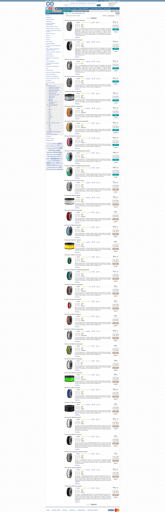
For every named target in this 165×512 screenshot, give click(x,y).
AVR (49, 150)
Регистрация (64, 509)
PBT (49, 121)
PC (49, 108)
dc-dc (59, 150)
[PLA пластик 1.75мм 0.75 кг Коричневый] (69, 290)
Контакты (75, 8)
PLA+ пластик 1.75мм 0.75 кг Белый (73, 417)
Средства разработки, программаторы (50, 24)
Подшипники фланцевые (54, 94)
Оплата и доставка (67, 8)
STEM (57, 160)
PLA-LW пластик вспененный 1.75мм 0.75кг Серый (76, 451)
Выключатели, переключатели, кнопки (52, 58)
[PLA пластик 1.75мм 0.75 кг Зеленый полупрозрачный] (69, 275)
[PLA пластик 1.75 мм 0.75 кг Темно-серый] (69, 82)
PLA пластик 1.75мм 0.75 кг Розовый (73, 136)
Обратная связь (72, 509)
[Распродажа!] (50, 8)
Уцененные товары (50, 138)
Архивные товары (50, 140)
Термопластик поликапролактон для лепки (54, 132)
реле (57, 169)
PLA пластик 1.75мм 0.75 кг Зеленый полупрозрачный (77, 269)
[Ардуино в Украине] (47, 8)
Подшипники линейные (54, 88)
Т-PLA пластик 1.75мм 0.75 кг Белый (73, 467)
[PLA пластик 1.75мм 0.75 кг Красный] (69, 305)
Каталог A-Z (48, 11)
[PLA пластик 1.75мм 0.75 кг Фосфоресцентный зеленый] (69, 171)
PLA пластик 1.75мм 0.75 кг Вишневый (73, 210)
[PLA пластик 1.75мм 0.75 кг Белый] (69, 201)
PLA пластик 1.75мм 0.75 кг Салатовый (73, 372)
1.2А (47, 143)
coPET (50, 113)
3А (55, 145)
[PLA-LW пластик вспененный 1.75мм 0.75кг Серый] (69, 457)
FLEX (50, 128)
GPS (54, 154)
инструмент (49, 167)
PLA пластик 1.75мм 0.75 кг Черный (73, 402)
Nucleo (58, 156)
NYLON (50, 109)
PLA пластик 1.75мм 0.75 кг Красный (73, 299)
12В (54, 143)
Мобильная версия (49, 0)
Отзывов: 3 (88, 41)
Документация (64, 0)
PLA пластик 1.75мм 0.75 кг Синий (72, 387)
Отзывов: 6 (88, 78)
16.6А (56, 143)
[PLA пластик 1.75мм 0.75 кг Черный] (69, 408)
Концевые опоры (52, 93)
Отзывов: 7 (88, 182)
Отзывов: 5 (88, 404)
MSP (56, 156)
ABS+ (50, 125)
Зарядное (53, 165)
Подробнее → (77, 37)
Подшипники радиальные (54, 90)
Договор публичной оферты (92, 509)
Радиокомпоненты (50, 55)
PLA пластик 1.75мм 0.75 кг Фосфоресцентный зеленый (77, 165)
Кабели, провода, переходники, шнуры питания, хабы (53, 49)
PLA (49, 112)
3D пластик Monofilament (52, 105)
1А (61, 143)
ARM (61, 148)
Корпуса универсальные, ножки (52, 78)
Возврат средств (107, 8)
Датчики (48, 39)
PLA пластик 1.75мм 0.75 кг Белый (72, 195)
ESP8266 (60, 152)
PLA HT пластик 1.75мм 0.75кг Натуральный (74, 59)
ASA (49, 106)
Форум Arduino (57, 0)
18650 (59, 143)
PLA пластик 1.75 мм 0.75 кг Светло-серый (74, 180)
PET (49, 119)
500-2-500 (74, 3)
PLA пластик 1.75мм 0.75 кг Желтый (73, 239)
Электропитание (49, 70)
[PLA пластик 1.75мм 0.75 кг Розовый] (69, 142)
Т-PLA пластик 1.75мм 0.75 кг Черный (73, 486)
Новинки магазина (57, 11)
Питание (54, 169)
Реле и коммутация (50, 61)
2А (54, 145)
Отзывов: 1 (88, 61)
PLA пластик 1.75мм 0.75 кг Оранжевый (73, 106)
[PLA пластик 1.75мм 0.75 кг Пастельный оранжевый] (69, 127)
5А (57, 145)
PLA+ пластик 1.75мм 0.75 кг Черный (73, 434)
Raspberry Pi (48, 17)
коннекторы (54, 167)
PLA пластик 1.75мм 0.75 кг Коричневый (74, 284)
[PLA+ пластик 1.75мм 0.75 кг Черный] (69, 440)
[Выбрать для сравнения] (92, 22)
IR (57, 154)
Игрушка (57, 165)
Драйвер (49, 165)
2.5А (50, 145)
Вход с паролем (112, 0)
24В (51, 145)
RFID (60, 158)
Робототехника (49, 41)
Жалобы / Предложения (83, 8)
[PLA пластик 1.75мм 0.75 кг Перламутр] (69, 364)
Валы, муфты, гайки (53, 91)
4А (56, 145)
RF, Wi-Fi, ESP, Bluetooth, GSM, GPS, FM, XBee (54, 31)
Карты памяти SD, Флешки (51, 26)
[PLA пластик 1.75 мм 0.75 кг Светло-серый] (69, 186)
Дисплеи (48, 35)
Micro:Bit (53, 156)
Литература (48, 136)
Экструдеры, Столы (53, 102)
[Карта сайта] (119, 0)
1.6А (49, 143)
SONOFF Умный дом (50, 33)
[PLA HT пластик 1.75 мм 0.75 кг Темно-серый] (69, 26)
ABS (49, 110)
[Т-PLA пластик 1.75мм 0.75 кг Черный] (69, 492)
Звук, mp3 (48, 37)
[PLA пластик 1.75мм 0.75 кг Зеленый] (69, 260)
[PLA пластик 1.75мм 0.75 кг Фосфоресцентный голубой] (69, 156)
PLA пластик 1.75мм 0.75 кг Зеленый (73, 254)
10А (50, 143)
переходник (50, 169)
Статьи (59, 8)
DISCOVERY (49, 152)
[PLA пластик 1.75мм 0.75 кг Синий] (69, 393)
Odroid (61, 156)
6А (59, 145)
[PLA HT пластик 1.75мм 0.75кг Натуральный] (69, 65)
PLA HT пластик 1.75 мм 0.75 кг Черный (73, 39)
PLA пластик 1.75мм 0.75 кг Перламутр (73, 358)
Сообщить (116, 189)
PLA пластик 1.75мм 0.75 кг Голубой (73, 225)
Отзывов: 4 (88, 197)
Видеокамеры (49, 21)
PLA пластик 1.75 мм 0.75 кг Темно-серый (74, 76)
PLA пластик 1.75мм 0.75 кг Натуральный (74, 329)
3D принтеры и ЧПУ (51, 85)
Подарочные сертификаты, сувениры (80, 11)
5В (58, 145)
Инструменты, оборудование (52, 76)
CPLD (56, 150)
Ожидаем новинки (66, 11)
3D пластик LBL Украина (52, 134)
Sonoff (54, 160)
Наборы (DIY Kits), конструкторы (53, 28)
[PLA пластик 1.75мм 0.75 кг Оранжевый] (69, 112)
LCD (61, 154)
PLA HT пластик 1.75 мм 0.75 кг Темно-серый (75, 20)
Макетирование (49, 53)
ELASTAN (51, 116)
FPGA (51, 154)
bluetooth (53, 150)
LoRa (50, 156)
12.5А (52, 143)
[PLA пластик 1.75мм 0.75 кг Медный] (69, 320)
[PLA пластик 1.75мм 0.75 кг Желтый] (69, 246)
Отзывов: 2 (88, 331)
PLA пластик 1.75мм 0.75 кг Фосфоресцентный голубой (77, 150)
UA (97, 0)
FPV (52, 154)
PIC (50, 158)
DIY (52, 152)
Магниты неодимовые (50, 74)
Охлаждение (48, 80)
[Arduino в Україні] (51, 4)
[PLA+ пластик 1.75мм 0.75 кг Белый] (69, 423)
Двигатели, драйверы (50, 43)
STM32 (48, 163)
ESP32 (56, 152)
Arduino (47, 15)
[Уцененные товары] (53, 8)
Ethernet (48, 154)
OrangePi (48, 158)
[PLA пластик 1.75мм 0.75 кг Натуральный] (69, 335)
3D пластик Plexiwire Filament (53, 122)
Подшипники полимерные (54, 87)
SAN (50, 118)
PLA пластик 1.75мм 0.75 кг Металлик (73, 91)
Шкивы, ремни (52, 96)
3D (46, 84)
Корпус (57, 167)
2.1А (47, 145)
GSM (56, 154)
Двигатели (51, 99)
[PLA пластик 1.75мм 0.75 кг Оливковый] (69, 350)
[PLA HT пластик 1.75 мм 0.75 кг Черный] (69, 46)
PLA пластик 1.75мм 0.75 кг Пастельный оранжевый (76, 121)
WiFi (57, 163)
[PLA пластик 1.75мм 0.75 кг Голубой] (69, 231)
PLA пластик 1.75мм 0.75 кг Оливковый (73, 343)
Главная (48, 509)
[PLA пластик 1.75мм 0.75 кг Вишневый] (69, 216)
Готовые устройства (50, 82)
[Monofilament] (98, 22)
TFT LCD (52, 162)
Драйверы (51, 100)
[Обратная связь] (117, 0)
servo (51, 160)
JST (59, 154)
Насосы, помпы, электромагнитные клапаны (53, 46)
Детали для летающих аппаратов (53, 72)
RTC (62, 158)
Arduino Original (56, 148)
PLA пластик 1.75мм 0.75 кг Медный (73, 314)
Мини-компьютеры (50, 19)
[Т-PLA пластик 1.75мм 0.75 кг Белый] (69, 473)
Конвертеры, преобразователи (52, 66)
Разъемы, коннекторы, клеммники (53, 51)
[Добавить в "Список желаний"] (94, 22)
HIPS (50, 115)
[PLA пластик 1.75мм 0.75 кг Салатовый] (69, 378)
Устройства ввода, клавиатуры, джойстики (52, 64)
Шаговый (60, 169)
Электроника (51, 97)
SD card (49, 160)
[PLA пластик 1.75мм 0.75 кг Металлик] (69, 97)
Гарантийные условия (72, 0)
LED (47, 68)
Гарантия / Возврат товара (96, 8)
